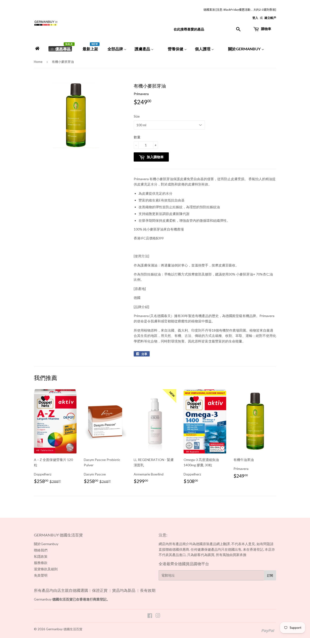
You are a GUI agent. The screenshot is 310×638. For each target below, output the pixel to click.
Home (38, 62)
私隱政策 (40, 556)
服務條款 (40, 563)
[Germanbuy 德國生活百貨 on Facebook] (149, 616)
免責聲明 (40, 575)
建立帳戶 (270, 18)
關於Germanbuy (46, 544)
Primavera (141, 94)
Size (137, 116)
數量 (137, 137)
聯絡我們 (40, 550)
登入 (255, 18)
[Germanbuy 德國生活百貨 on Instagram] (157, 616)
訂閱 (270, 575)
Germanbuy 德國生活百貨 (64, 629)
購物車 (265, 29)
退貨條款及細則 (46, 569)
